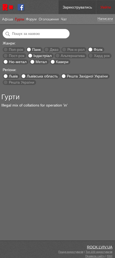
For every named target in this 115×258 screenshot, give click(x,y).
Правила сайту (95, 256)
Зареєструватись (77, 7)
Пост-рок (16, 56)
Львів (13, 76)
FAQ (109, 256)
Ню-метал (17, 62)
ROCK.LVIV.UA (99, 247)
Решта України (21, 82)
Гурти (19, 19)
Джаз (54, 49)
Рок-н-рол (76, 49)
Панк (36, 49)
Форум (31, 19)
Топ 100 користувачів (99, 251)
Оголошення (49, 19)
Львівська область (42, 76)
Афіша (7, 19)
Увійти (105, 7)
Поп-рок (16, 49)
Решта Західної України (87, 76)
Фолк (98, 49)
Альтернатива (73, 56)
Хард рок (102, 56)
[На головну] (9, 7)
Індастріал (42, 56)
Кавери (62, 62)
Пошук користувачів (70, 251)
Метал (41, 62)
